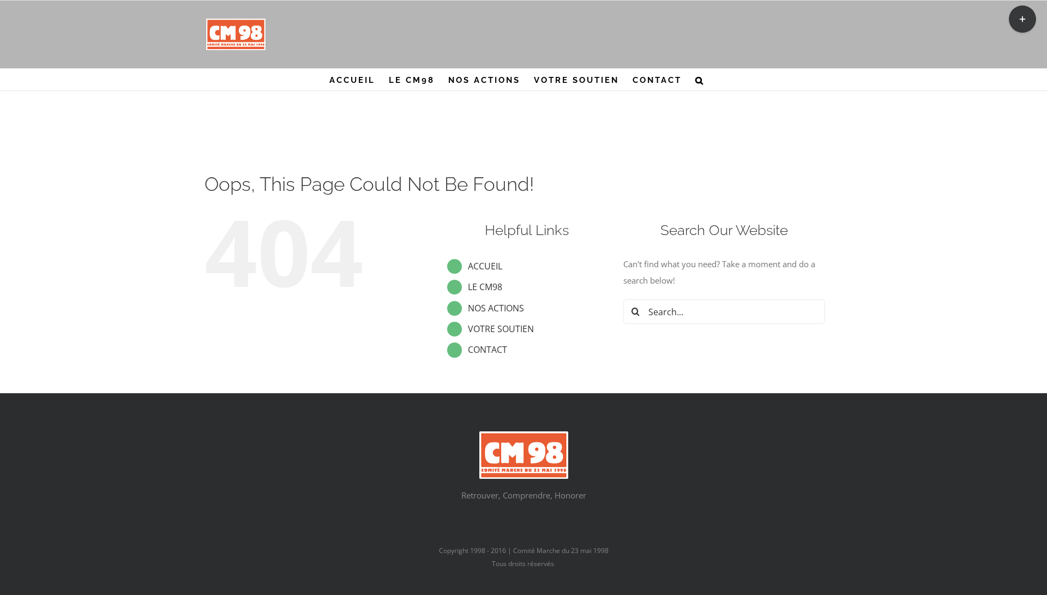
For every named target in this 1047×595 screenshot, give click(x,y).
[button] (700, 80)
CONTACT (487, 350)
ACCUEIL (485, 266)
